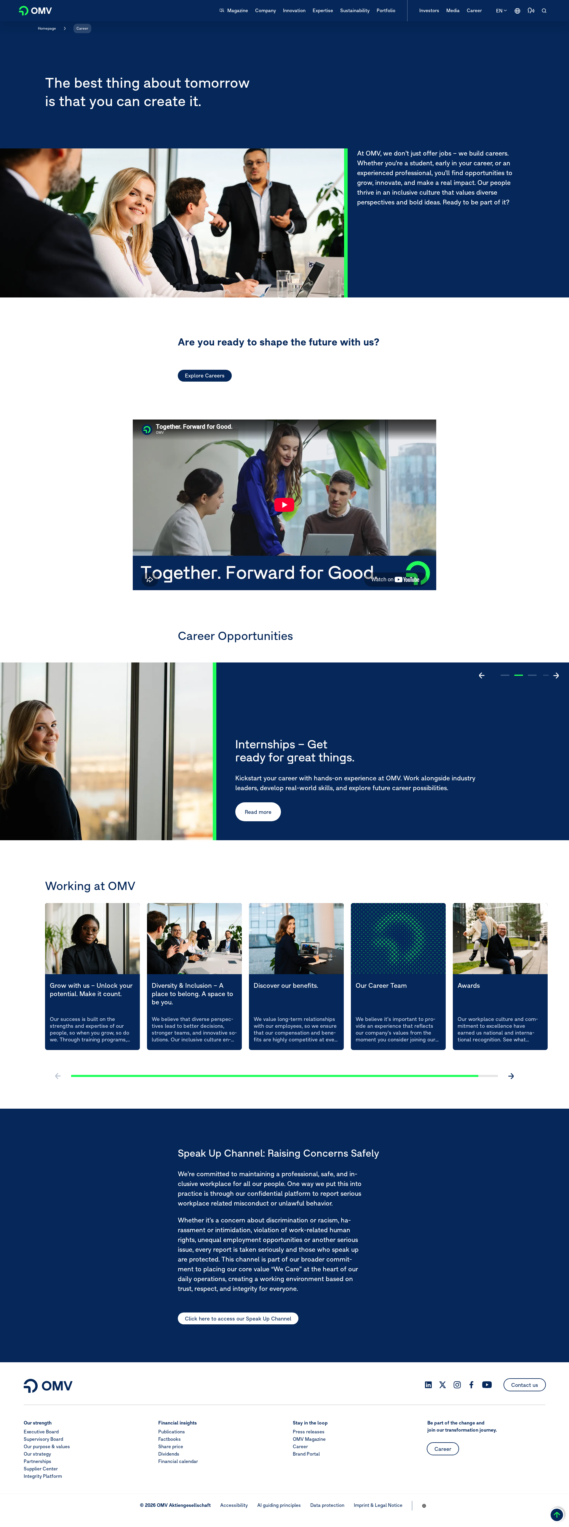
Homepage (47, 28)
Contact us (524, 1385)
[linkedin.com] (428, 1385)
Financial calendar (178, 1461)
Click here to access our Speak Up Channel (238, 1318)
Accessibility (234, 1505)
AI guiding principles (279, 1505)
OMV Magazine (309, 1439)
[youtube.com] (487, 1384)
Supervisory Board (43, 1439)
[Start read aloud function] (531, 11)
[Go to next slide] (556, 675)
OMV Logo (32, 10)
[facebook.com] (471, 1384)
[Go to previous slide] (482, 675)
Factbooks (169, 1439)
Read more (258, 811)
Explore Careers (205, 375)
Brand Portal (306, 1454)
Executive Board (41, 1432)
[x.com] (442, 1384)
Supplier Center (41, 1469)
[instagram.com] (457, 1385)
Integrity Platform (43, 1476)
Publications (171, 1432)
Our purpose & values (47, 1446)
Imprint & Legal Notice (378, 1505)
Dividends (168, 1454)
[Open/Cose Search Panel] (544, 11)
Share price (170, 1446)
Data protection (327, 1505)
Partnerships (37, 1461)
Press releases (309, 1432)
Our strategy (37, 1454)
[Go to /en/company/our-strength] (517, 11)
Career (82, 28)
